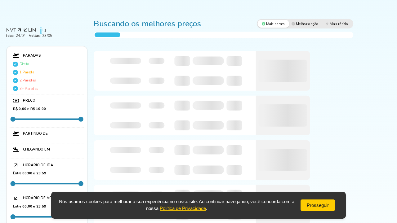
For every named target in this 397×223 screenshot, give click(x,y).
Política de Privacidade (183, 208)
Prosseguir (318, 205)
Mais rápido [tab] (339, 23)
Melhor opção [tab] (307, 23)
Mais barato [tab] (275, 23)
